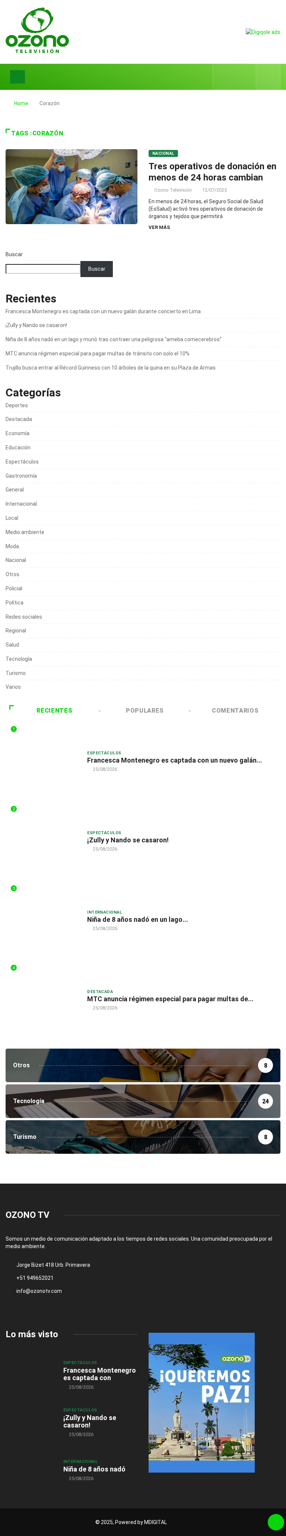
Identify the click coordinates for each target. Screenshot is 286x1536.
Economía (17, 433)
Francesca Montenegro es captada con (99, 1374)
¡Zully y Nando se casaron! (36, 325)
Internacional (21, 504)
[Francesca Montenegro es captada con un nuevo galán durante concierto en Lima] (31, 1374)
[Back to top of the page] (276, 1522)
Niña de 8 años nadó (94, 1469)
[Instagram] (246, 77)
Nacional (163, 153)
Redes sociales (24, 617)
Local (12, 518)
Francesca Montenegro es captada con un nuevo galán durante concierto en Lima (103, 311)
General (15, 490)
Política (14, 603)
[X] (235, 76)
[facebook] (223, 77)
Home (21, 103)
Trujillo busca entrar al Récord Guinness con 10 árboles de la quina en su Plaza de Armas (111, 368)
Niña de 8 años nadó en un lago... (137, 919)
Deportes (17, 405)
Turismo (16, 673)
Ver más (159, 227)
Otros (12, 574)
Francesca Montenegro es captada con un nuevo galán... (174, 760)
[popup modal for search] (268, 77)
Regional (16, 631)
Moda (12, 546)
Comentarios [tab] (235, 710)
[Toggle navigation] (17, 77)
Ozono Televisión (173, 190)
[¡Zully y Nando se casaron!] (31, 1422)
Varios (13, 687)
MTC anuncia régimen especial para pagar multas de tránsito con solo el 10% (98, 353)
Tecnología (19, 659)
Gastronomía (21, 476)
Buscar (14, 254)
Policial (14, 588)
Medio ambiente (25, 532)
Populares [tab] (145, 710)
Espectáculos (22, 462)
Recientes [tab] (54, 710)
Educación (18, 447)
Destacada (19, 419)
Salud (12, 645)
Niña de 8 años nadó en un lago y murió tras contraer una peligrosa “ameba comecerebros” (114, 339)
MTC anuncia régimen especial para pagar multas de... (170, 999)
